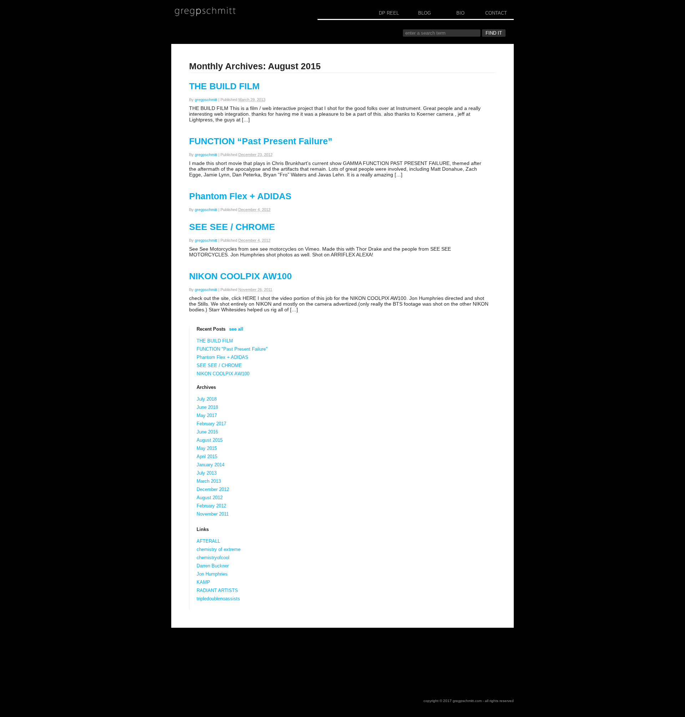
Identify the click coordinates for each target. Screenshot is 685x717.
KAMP (203, 582)
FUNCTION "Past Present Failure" (232, 349)
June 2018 (207, 407)
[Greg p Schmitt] (205, 11)
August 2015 (210, 440)
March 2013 (209, 481)
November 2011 (213, 514)
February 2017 (211, 423)
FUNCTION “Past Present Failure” (261, 141)
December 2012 (213, 489)
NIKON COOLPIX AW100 (240, 276)
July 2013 (207, 473)
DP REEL (389, 13)
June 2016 (207, 432)
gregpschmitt (206, 99)
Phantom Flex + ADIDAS (240, 196)
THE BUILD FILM (224, 86)
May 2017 (207, 415)
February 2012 (211, 505)
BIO (460, 13)
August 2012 (210, 497)
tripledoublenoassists (218, 598)
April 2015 (207, 456)
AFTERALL (208, 541)
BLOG (424, 13)
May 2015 (207, 448)
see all (236, 329)
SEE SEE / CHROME (232, 227)
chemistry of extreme (218, 549)
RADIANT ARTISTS (217, 590)
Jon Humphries (212, 574)
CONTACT (496, 13)
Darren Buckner (213, 565)
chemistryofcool (213, 557)
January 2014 (210, 464)
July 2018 (207, 399)
